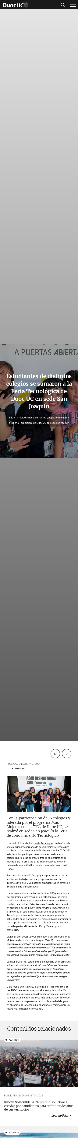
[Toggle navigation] (73, 4)
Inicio (12, 417)
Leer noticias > (61, 1115)
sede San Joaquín (43, 843)
